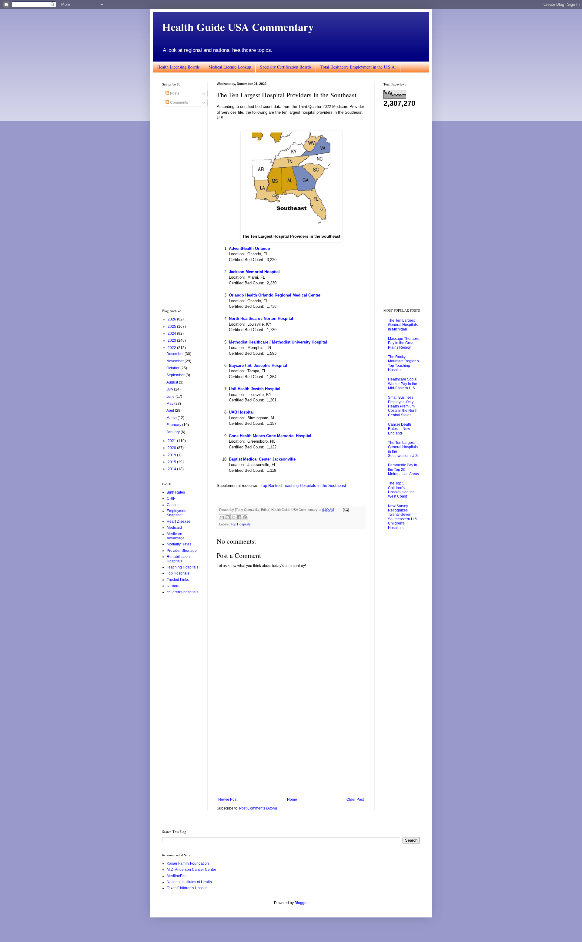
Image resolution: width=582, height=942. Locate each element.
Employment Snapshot (177, 513)
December (175, 354)
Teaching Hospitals (182, 567)
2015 (172, 462)
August (172, 382)
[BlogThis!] (228, 517)
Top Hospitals (241, 524)
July (170, 389)
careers (173, 586)
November (175, 361)
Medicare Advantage (176, 536)
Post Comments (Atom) (258, 808)
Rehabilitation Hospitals (178, 559)
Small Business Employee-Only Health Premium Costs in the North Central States (402, 406)
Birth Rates (176, 492)
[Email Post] (345, 509)
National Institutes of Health (189, 882)
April (170, 410)
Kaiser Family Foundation (188, 863)
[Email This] (222, 517)
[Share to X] (233, 517)
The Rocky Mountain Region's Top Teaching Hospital (403, 363)
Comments (178, 102)
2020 (172, 448)
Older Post (355, 799)
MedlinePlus (177, 876)
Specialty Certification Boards (285, 67)
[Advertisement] (291, 747)
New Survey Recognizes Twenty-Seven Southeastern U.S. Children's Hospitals (403, 517)
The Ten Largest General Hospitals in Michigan (403, 324)
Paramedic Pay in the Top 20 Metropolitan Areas (403, 469)
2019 (172, 455)
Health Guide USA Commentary (238, 27)
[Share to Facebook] (239, 517)
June (171, 396)
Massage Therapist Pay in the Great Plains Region (404, 343)
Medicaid (174, 527)
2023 (172, 340)
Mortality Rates (179, 544)
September (176, 375)
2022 (172, 348)
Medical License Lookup (230, 67)
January (173, 432)
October (173, 368)
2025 (172, 326)
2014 (172, 469)
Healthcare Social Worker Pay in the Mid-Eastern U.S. (402, 383)
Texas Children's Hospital (188, 888)
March (172, 418)
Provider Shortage (182, 550)
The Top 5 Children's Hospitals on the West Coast (401, 489)
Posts (174, 93)
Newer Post (227, 799)
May (170, 403)
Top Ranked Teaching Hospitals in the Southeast (303, 485)
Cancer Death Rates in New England (399, 428)
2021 (172, 441)
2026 (172, 319)
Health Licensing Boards (178, 67)
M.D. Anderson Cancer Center (191, 869)
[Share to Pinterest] (245, 517)
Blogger (301, 903)
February (174, 425)
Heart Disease (178, 521)
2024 (172, 333)
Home (292, 799)
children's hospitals (182, 592)
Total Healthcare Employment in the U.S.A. (358, 67)
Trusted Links (178, 580)
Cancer (173, 505)
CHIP (171, 498)
